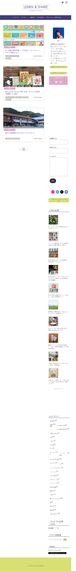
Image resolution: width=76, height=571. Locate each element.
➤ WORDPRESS (62, 429)
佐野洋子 (8, 99)
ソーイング (53, 472)
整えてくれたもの (55, 498)
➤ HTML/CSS (61, 425)
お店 (51, 437)
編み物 (32, 17)
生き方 (52, 506)
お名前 (53, 138)
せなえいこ (18, 97)
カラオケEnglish (54, 459)
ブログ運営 (53, 475)
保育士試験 (53, 487)
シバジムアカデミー (56, 468)
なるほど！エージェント (12, 56)
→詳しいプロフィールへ (58, 67)
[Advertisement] (58, 123)
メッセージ (53, 156)
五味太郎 (25, 97)
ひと (51, 448)
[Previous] (20, 149)
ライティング (54, 483)
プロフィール (49, 17)
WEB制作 (51, 425)
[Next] (27, 149)
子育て (10, 47)
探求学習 (8, 58)
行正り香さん (41, 17)
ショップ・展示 (63, 454)
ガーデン (24, 17)
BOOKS (52, 421)
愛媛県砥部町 (16, 138)
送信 (53, 180)
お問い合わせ (58, 17)
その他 (52, 445)
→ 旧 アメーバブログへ (58, 73)
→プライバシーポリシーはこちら (59, 200)
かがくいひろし (10, 97)
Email (53, 147)
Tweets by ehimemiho (54, 550)
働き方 (52, 491)
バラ (60, 464)
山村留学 (8, 138)
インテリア (15, 17)
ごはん (52, 441)
